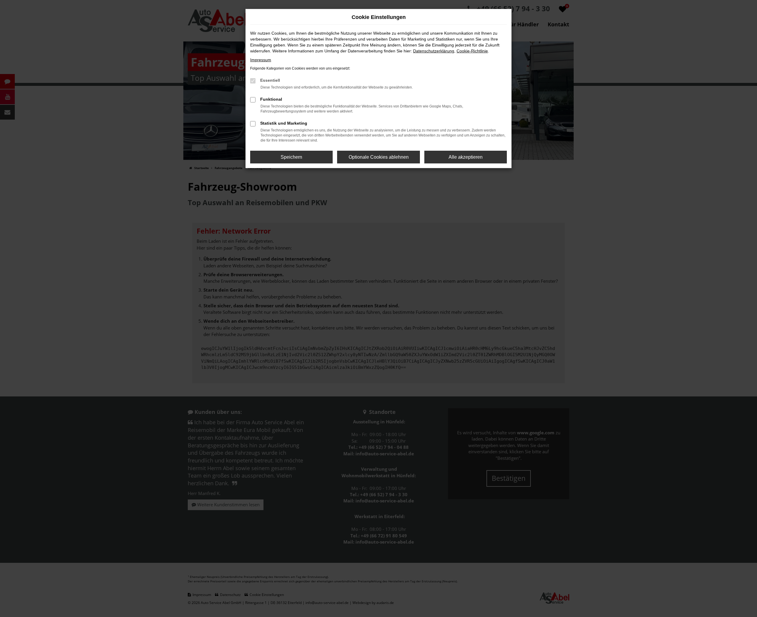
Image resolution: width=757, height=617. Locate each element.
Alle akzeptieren (466, 157)
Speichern (291, 157)
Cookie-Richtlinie (472, 51)
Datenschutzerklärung (433, 51)
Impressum (260, 59)
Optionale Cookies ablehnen (379, 157)
